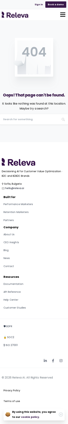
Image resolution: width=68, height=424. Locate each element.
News (6, 258)
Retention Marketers (16, 212)
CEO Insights (11, 242)
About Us (8, 234)
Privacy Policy (11, 390)
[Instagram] (61, 360)
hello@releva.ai (14, 188)
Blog (6, 250)
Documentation (13, 284)
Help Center (10, 300)
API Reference (12, 292)
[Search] (63, 119)
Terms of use (11, 401)
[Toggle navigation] (62, 15)
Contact (8, 266)
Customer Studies (14, 307)
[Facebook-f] (53, 360)
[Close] (61, 414)
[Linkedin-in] (45, 360)
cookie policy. (30, 417)
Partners (8, 220)
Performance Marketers (18, 204)
